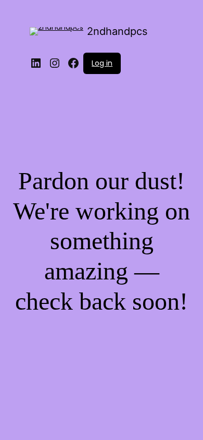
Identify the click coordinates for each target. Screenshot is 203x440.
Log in (102, 63)
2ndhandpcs (117, 31)
